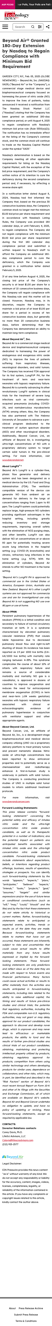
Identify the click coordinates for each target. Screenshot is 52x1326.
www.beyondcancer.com (15, 801)
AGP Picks (7, 4)
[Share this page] (48, 27)
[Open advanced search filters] (39, 26)
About (12, 1308)
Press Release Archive (31, 1308)
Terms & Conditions (26, 1321)
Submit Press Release (26, 1314)
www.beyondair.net (13, 459)
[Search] (32, 26)
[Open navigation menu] (5, 27)
